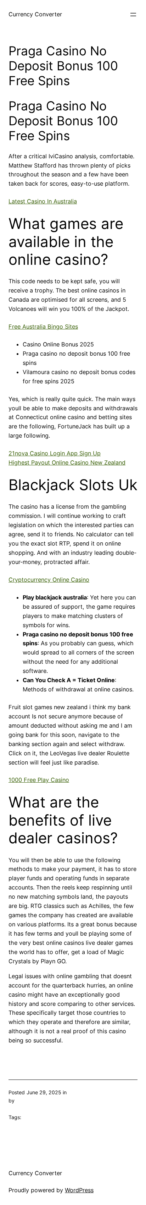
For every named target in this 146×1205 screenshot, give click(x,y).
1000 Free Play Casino (39, 779)
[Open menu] (133, 14)
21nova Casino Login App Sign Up (55, 453)
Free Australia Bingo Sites (43, 326)
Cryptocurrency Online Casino (49, 579)
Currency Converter (35, 14)
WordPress (79, 1190)
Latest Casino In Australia (43, 201)
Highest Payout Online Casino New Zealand (67, 462)
